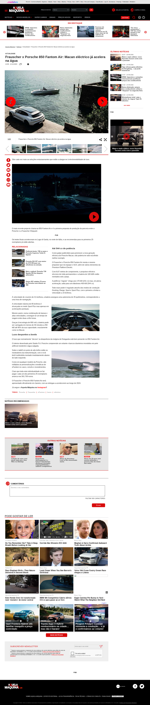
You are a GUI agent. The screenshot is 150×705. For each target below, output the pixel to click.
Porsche (22, 392)
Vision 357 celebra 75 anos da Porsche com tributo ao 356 (36, 283)
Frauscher (31, 392)
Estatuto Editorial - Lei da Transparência (59, 696)
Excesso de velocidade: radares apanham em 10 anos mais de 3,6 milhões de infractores (101, 31)
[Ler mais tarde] (8, 175)
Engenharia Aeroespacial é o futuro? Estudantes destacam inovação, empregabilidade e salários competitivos (44, 462)
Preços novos (64, 17)
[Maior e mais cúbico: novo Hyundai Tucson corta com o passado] (115, 60)
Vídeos (87, 17)
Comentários (17, 484)
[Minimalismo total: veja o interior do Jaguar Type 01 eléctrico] (115, 100)
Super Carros (41, 17)
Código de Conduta (93, 696)
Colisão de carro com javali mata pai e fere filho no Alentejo (19, 460)
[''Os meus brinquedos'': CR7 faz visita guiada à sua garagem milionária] (120, 31)
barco (49, 392)
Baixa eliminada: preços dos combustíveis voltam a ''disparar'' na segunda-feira (66, 31)
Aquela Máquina (10, 47)
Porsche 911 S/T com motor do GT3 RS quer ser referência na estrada (36, 263)
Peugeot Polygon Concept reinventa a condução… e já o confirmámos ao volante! (90, 626)
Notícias (8, 17)
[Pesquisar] (134, 17)
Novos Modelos (23, 17)
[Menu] (6, 10)
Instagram (42, 387)
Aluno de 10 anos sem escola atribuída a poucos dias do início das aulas (92, 461)
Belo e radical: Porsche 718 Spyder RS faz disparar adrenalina (36, 273)
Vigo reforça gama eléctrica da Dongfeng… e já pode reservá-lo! (132, 68)
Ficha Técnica (80, 696)
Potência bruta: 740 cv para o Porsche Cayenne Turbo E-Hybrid (37, 253)
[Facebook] (135, 686)
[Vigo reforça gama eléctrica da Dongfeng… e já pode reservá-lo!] (115, 70)
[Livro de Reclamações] (120, 686)
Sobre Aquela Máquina (34, 696)
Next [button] (145, 32)
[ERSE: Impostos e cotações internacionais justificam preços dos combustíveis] (15, 31)
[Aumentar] (105, 139)
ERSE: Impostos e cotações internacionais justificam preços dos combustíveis (31, 31)
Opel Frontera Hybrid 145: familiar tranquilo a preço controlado (19, 626)
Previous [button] (4, 32)
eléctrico (57, 392)
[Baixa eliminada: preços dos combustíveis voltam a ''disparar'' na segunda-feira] (50, 31)
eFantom (41, 392)
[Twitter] (142, 686)
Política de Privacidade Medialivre (51, 651)
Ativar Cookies (117, 696)
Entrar (125, 18)
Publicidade (106, 696)
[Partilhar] (100, 139)
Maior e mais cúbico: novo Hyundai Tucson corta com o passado (18, 423)
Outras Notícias (56, 441)
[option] (22, 31)
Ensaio (52, 17)
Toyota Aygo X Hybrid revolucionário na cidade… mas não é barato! (55, 626)
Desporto (77, 17)
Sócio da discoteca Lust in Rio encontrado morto (68, 460)
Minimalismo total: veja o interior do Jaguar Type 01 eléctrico (132, 99)
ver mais (127, 105)
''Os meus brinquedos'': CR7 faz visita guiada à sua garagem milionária (135, 31)
